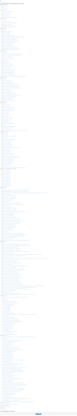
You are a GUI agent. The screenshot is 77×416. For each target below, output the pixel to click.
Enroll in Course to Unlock (38, 414)
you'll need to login (41, 413)
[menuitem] (0, 1)
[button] (0, 0)
